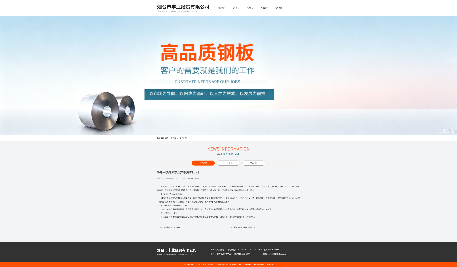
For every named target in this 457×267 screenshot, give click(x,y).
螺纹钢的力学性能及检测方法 (245, 227)
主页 (167, 138)
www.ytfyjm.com (193, 178)
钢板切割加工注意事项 (172, 227)
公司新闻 (183, 138)
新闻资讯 (174, 138)
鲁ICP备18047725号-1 (192, 264)
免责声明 (270, 264)
